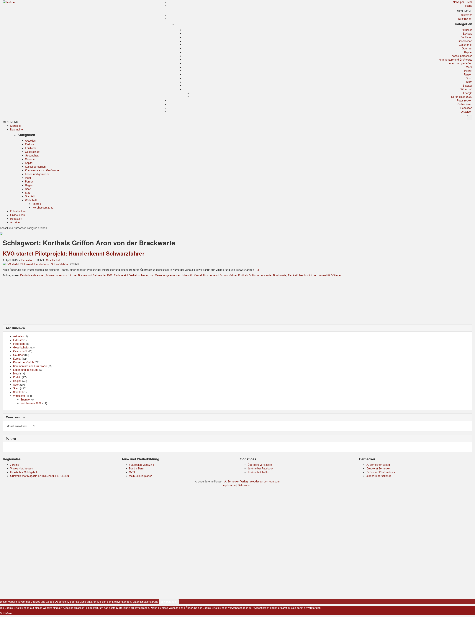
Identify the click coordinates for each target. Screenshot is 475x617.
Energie (467, 93)
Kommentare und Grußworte (455, 59)
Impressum (229, 485)
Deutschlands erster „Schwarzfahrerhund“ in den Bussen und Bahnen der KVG (66, 275)
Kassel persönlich (462, 56)
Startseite (466, 15)
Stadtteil (467, 85)
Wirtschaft (466, 89)
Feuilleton (466, 37)
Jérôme (14, 464)
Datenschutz (245, 485)
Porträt (468, 70)
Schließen (6, 613)
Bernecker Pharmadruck (380, 472)
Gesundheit (465, 44)
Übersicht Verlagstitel (260, 464)
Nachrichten (465, 18)
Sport (469, 78)
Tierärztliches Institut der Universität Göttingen (315, 275)
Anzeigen (466, 111)
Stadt (469, 82)
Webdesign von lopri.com (265, 481)
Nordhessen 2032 (461, 96)
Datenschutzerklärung (145, 601)
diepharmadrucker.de (379, 476)
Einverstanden (168, 601)
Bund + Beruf (136, 468)
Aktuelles (467, 30)
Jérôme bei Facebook (260, 468)
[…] (257, 270)
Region (468, 74)
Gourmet (467, 48)
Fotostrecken (464, 100)
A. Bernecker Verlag (378, 464)
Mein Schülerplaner (140, 476)
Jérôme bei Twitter (258, 472)
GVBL (132, 472)
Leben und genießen (460, 63)
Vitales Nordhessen (21, 468)
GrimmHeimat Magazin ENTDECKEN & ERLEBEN (39, 476)
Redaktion (466, 108)
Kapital (468, 52)
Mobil (469, 67)
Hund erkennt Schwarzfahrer (220, 275)
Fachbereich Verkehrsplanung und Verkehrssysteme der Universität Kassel (158, 275)
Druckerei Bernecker (378, 468)
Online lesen (465, 104)
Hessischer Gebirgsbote (24, 472)
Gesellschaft (465, 41)
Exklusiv (467, 33)
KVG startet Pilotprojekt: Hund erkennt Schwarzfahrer (74, 253)
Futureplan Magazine (141, 464)
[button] (464, 11)
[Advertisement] (237, 300)
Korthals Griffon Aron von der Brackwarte (262, 275)
